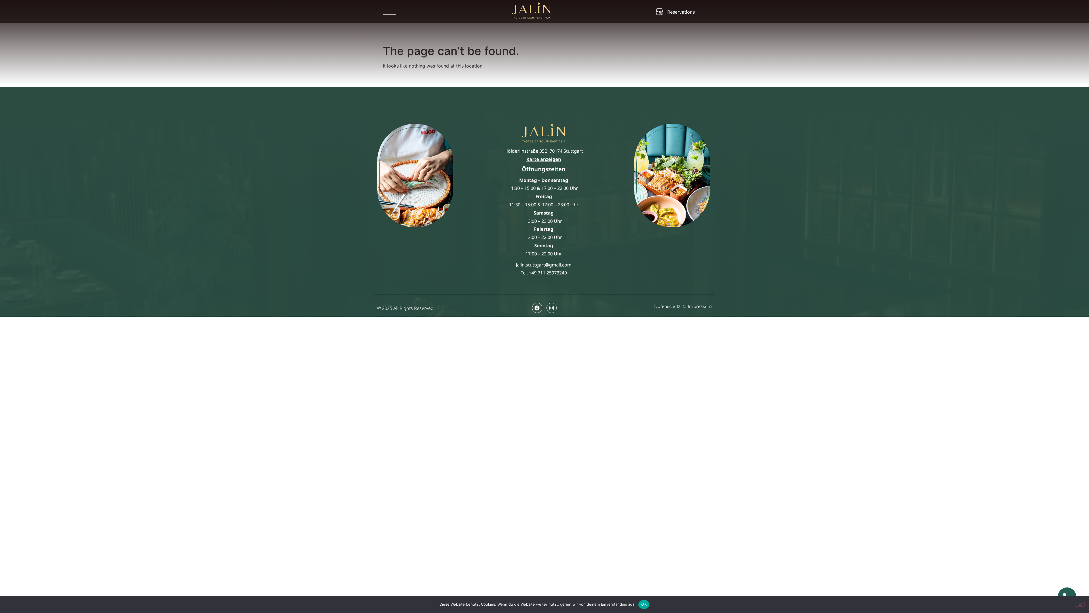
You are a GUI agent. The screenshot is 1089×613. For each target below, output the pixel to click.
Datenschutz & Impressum (683, 306)
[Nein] (1080, 604)
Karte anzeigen (543, 159)
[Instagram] (551, 308)
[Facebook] (537, 308)
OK (644, 604)
